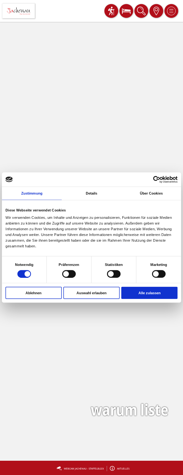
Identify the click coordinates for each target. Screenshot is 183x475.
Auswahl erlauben (91, 293)
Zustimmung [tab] (31, 193)
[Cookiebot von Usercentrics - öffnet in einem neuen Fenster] (157, 179)
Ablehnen (33, 293)
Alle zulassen (149, 293)
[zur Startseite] (18, 11)
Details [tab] (91, 193)
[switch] (69, 274)
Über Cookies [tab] (151, 193)
